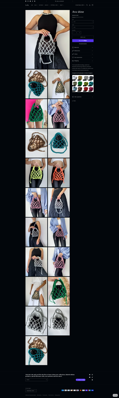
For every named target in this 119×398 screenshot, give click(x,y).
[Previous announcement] (46, 1)
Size (73, 19)
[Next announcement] (72, 1)
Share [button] (74, 100)
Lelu (28, 395)
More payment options (83, 43)
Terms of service (51, 395)
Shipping (73, 17)
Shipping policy (57, 395)
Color (73, 24)
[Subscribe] (46, 379)
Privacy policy (45, 395)
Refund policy (39, 395)
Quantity (73, 30)
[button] (36, 5)
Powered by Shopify (32, 395)
